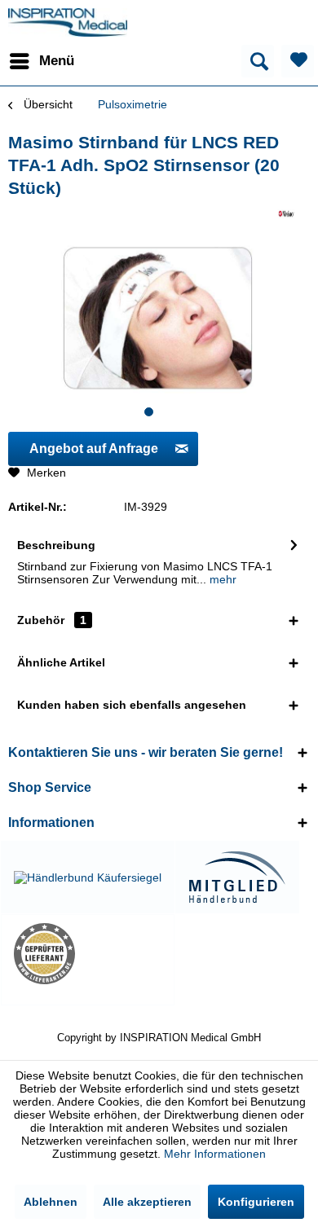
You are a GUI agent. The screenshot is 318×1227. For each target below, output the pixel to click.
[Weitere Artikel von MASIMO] (286, 214)
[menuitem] (41, 61)
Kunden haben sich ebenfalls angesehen (131, 704)
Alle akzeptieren (147, 1201)
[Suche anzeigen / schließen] (257, 61)
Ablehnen (50, 1201)
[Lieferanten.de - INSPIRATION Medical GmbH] (88, 953)
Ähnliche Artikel (61, 662)
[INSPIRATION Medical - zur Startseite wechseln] (67, 22)
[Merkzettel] (297, 61)
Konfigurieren (256, 1201)
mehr (221, 579)
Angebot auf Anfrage (93, 448)
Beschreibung (56, 545)
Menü (56, 60)
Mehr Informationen (215, 1153)
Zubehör (51, 620)
